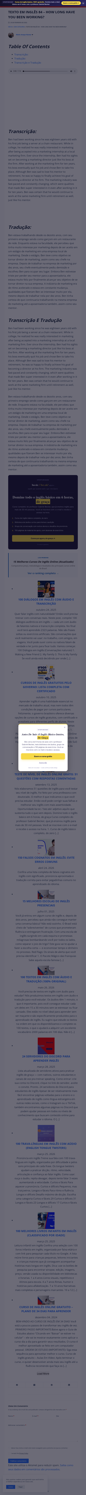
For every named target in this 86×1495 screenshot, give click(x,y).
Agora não (43, 763)
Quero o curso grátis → (71, 3)
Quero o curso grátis (43, 756)
